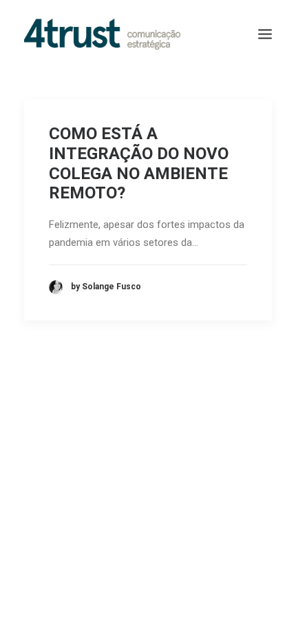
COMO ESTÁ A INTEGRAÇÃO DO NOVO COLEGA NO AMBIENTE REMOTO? (139, 163)
